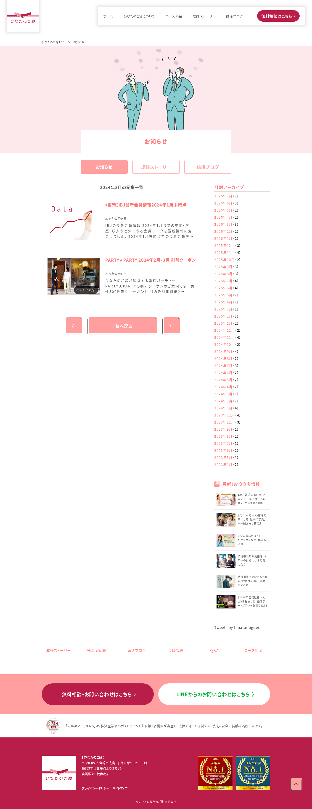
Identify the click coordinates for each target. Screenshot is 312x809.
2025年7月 (226, 280)
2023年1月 (226, 464)
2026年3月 (226, 224)
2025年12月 (227, 245)
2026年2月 (226, 231)
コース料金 (253, 650)
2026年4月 (226, 217)
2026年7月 (226, 196)
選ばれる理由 (97, 650)
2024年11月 (227, 337)
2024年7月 (226, 365)
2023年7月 (226, 443)
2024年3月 (226, 393)
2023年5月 (226, 457)
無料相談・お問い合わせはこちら (99, 694)
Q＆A (214, 650)
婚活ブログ (208, 167)
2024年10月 (227, 344)
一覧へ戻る (121, 326)
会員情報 (175, 650)
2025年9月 (226, 266)
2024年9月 (226, 351)
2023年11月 (227, 422)
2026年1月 (226, 238)
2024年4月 (226, 386)
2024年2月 (226, 401)
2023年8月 (226, 436)
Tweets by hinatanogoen (237, 627)
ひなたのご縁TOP (53, 42)
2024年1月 (226, 408)
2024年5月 (226, 379)
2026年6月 (226, 203)
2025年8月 (226, 273)
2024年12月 (227, 330)
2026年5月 (226, 210)
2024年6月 (226, 372)
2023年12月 (227, 415)
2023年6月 (226, 450)
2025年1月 (226, 323)
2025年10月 (227, 259)
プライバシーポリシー (95, 788)
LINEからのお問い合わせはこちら (215, 694)
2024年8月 (226, 358)
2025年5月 (226, 295)
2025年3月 (226, 309)
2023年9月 (226, 429)
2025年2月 (226, 316)
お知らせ (104, 167)
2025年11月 (227, 252)
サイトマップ (120, 788)
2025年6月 (226, 287)
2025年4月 (226, 302)
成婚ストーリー (156, 167)
